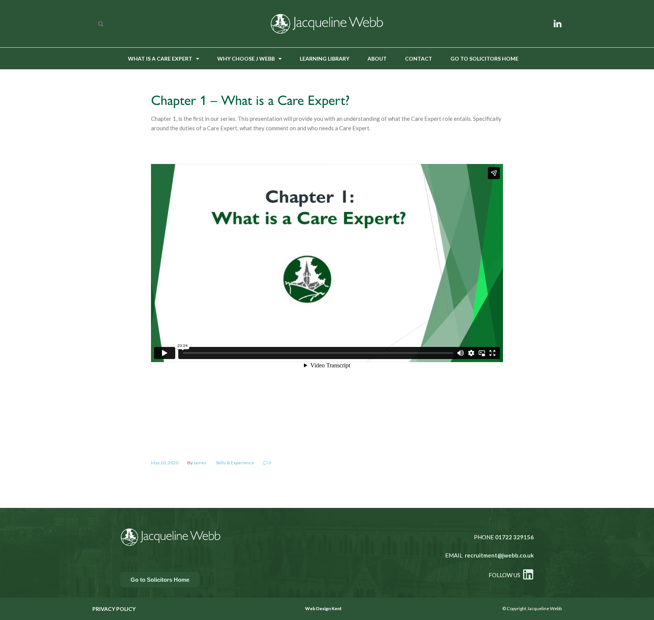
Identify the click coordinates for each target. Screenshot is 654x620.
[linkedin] (558, 23)
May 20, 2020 (164, 462)
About (377, 58)
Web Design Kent (323, 608)
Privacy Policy (113, 609)
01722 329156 (514, 537)
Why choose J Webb (246, 58)
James (200, 462)
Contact (418, 58)
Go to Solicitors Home (484, 58)
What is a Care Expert (160, 58)
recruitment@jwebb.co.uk (499, 555)
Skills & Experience (235, 462)
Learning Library (324, 58)
